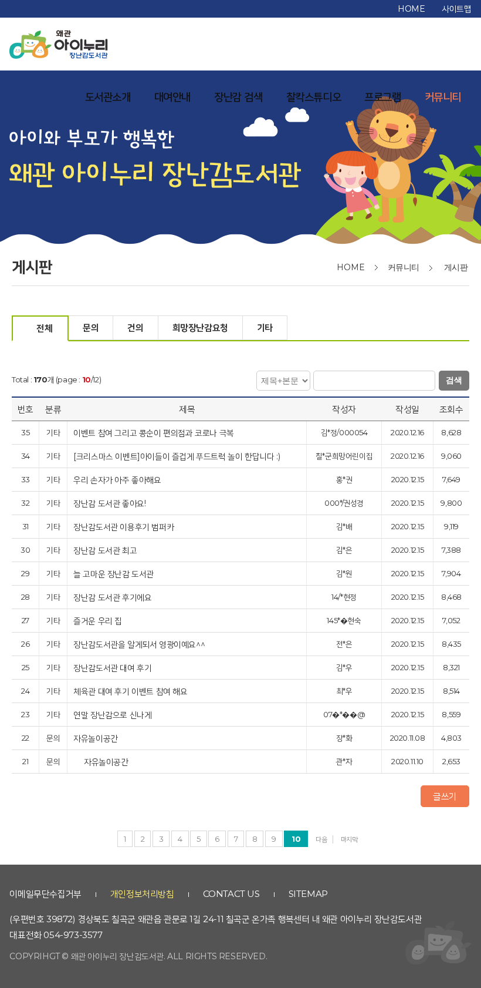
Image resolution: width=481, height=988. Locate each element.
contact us (231, 893)
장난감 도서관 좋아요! (110, 503)
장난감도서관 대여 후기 (113, 668)
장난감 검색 (238, 96)
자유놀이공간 (96, 738)
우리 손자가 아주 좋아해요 (118, 480)
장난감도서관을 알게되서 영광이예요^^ (140, 644)
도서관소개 (108, 96)
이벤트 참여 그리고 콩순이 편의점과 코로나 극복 (154, 433)
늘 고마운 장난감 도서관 (114, 574)
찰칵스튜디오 (313, 96)
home (411, 9)
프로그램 (382, 96)
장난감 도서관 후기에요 (113, 597)
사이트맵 (456, 9)
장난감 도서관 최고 (106, 550)
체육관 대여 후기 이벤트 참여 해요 (131, 691)
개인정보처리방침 (142, 893)
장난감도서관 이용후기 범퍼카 (124, 527)
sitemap (308, 893)
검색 (454, 380)
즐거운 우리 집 (98, 621)
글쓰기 (445, 796)
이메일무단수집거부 (45, 893)
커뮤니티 (443, 96)
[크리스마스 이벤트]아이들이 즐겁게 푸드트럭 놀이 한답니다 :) (177, 456)
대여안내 (172, 96)
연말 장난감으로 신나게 (113, 715)
